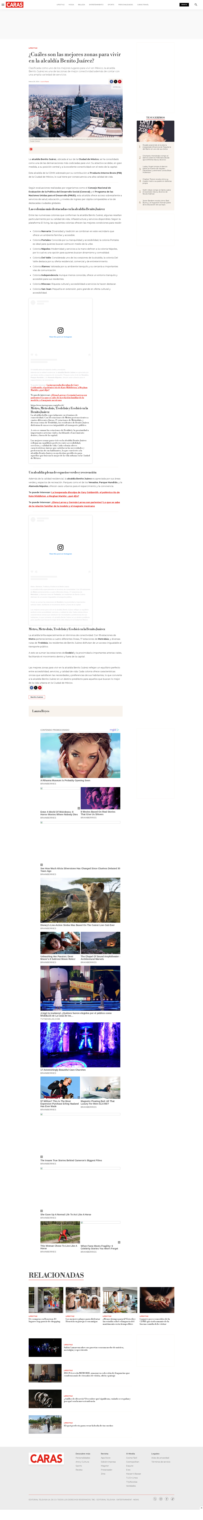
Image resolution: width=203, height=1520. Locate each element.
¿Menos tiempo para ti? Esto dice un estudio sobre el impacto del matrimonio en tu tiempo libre (119, 1321)
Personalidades (125, 5)
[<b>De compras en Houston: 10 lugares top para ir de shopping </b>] (46, 1300)
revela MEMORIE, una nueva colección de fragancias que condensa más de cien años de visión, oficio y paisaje (97, 1374)
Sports (111, 5)
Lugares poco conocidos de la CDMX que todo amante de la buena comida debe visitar (155, 1321)
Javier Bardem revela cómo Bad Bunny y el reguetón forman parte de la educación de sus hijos (157, 203)
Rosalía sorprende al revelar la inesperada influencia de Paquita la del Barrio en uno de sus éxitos (157, 147)
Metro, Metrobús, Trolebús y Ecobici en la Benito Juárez (50, 586)
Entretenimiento (96, 5)
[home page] (16, 5)
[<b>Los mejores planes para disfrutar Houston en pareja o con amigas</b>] (83, 1300)
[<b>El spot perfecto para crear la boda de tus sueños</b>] (45, 1424)
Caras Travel (143, 5)
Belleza (81, 5)
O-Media (130, 1454)
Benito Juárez (37, 697)
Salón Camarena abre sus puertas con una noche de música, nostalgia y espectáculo (94, 1348)
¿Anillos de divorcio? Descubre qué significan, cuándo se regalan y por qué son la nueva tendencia (97, 1400)
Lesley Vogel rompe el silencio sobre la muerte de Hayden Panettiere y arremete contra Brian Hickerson (157, 169)
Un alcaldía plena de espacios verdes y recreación (48, 369)
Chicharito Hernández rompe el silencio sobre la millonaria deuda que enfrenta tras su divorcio (156, 158)
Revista (184, 4)
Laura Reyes (45, 81)
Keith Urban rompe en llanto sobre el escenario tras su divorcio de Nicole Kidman (157, 192)
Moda (71, 5)
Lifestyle (60, 5)
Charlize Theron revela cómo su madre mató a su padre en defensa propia (157, 181)
